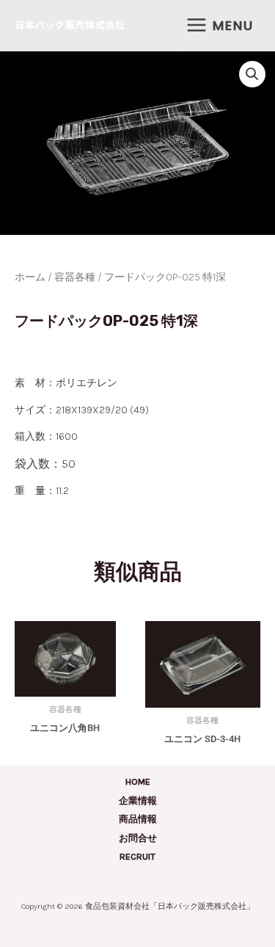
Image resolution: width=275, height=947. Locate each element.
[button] (252, 74)
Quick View (65, 687)
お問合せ (138, 837)
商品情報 (138, 818)
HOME (137, 781)
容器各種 (74, 277)
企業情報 (138, 800)
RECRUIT (137, 856)
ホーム (30, 277)
